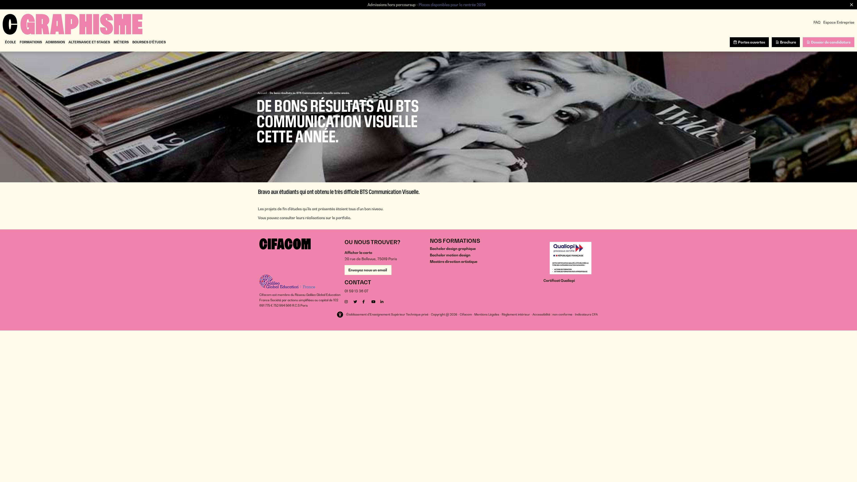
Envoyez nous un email (368, 270)
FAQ (816, 22)
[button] (340, 315)
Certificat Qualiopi (559, 280)
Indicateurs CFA (586, 314)
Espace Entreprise (838, 22)
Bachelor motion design (450, 255)
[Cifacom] (72, 23)
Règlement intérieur (516, 314)
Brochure (788, 42)
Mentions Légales (486, 314)
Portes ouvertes (751, 42)
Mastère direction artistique (453, 261)
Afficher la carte (358, 252)
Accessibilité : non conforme (552, 314)
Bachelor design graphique (453, 248)
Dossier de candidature (831, 42)
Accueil (262, 93)
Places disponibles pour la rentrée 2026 (452, 4)
